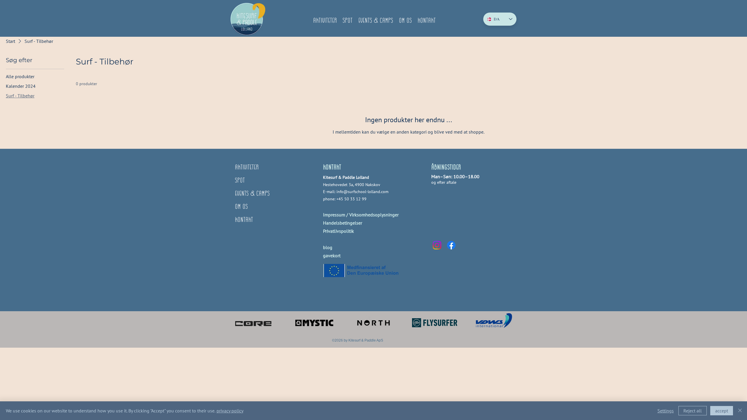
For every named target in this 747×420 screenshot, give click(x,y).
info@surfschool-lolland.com (362, 191)
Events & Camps (252, 194)
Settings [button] (665, 411)
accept (721, 411)
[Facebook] (451, 245)
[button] (325, 19)
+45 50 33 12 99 (351, 199)
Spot (240, 180)
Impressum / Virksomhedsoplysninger (361, 215)
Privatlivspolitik (338, 231)
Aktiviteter (247, 167)
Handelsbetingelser (342, 223)
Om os (241, 207)
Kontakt (244, 220)
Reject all (692, 411)
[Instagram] (437, 245)
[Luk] (739, 410)
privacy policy (230, 411)
